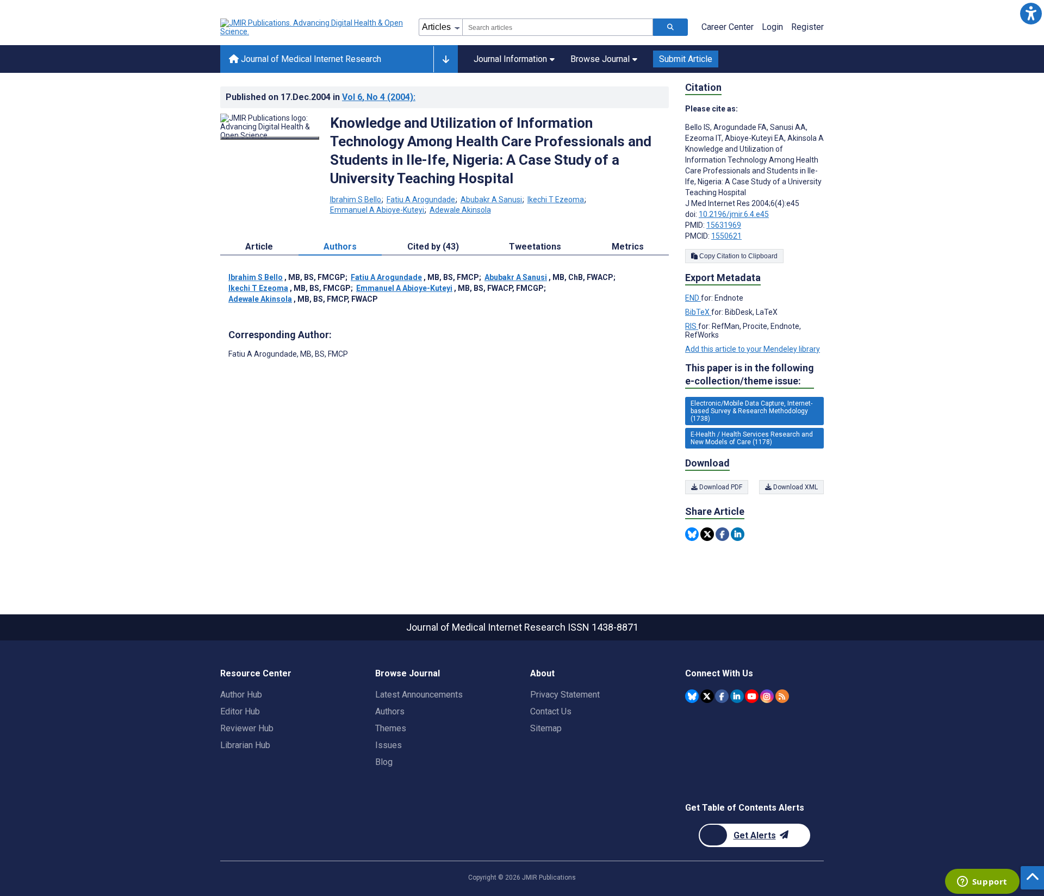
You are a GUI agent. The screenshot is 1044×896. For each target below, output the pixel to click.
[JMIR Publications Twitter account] (707, 696)
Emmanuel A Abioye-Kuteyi (377, 210)
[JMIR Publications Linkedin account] (737, 696)
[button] (1030, 13)
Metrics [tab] (628, 246)
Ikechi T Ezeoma (555, 199)
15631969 (723, 225)
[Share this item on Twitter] (707, 534)
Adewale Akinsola (460, 210)
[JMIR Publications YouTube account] (752, 696)
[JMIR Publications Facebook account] (722, 696)
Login (772, 27)
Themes (390, 728)
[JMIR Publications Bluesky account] (692, 696)
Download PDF (720, 487)
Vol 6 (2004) (378, 97)
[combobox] (557, 27)
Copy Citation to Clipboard (738, 256)
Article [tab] (259, 246)
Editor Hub (240, 711)
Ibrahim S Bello (355, 199)
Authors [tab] (340, 246)
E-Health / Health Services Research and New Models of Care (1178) (752, 438)
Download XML (795, 487)
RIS (691, 326)
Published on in (320, 97)
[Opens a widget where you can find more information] (982, 882)
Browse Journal (600, 59)
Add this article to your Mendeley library (752, 349)
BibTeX (698, 312)
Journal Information (510, 59)
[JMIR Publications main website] (312, 27)
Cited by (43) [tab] (433, 246)
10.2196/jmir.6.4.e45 (734, 214)
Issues (388, 745)
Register (807, 27)
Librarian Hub (245, 745)
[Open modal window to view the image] (269, 138)
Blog (384, 762)
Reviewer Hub (247, 728)
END (693, 298)
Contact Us (550, 711)
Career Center (727, 27)
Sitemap (546, 728)
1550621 (726, 236)
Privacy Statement (565, 694)
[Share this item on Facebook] (722, 534)
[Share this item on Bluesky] (692, 534)
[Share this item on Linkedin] (737, 534)
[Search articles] (670, 27)
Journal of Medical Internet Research (310, 59)
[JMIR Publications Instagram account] (767, 696)
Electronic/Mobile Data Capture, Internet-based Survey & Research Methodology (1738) (751, 411)
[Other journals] (445, 59)
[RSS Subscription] (782, 696)
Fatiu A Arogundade (421, 199)
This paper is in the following (749, 374)
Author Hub (241, 694)
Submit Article (685, 59)
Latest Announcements (419, 694)
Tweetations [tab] (535, 246)
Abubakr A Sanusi (491, 199)
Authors (390, 711)
